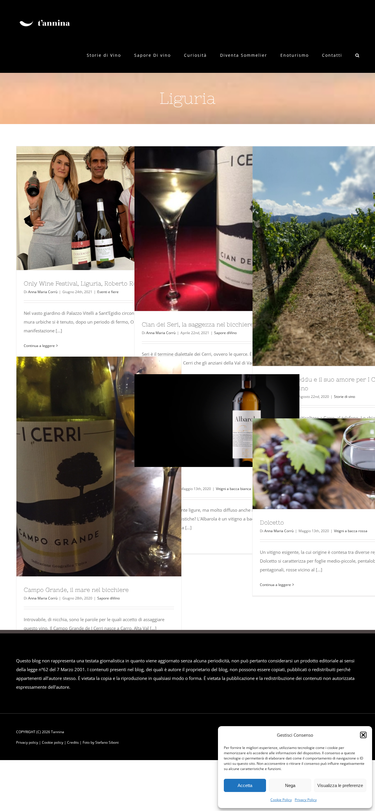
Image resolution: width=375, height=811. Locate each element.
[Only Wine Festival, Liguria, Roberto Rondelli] (98, 208)
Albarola (206, 420)
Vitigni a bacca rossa (350, 530)
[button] (363, 735)
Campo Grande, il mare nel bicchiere (88, 466)
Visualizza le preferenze (340, 785)
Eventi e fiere (108, 291)
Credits (73, 742)
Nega (290, 785)
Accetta (245, 785)
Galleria (109, 208)
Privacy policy (27, 742)
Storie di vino (344, 396)
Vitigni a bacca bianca (233, 488)
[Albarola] (216, 420)
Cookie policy (52, 742)
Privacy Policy (306, 799)
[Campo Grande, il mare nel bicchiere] (98, 466)
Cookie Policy (281, 799)
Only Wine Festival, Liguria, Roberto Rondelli (88, 208)
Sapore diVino (225, 332)
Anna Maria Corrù (42, 291)
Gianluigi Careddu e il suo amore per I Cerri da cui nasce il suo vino (324, 256)
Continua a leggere (39, 345)
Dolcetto (324, 463)
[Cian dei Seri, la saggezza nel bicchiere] (216, 228)
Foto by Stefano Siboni (101, 742)
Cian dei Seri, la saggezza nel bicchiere (206, 229)
